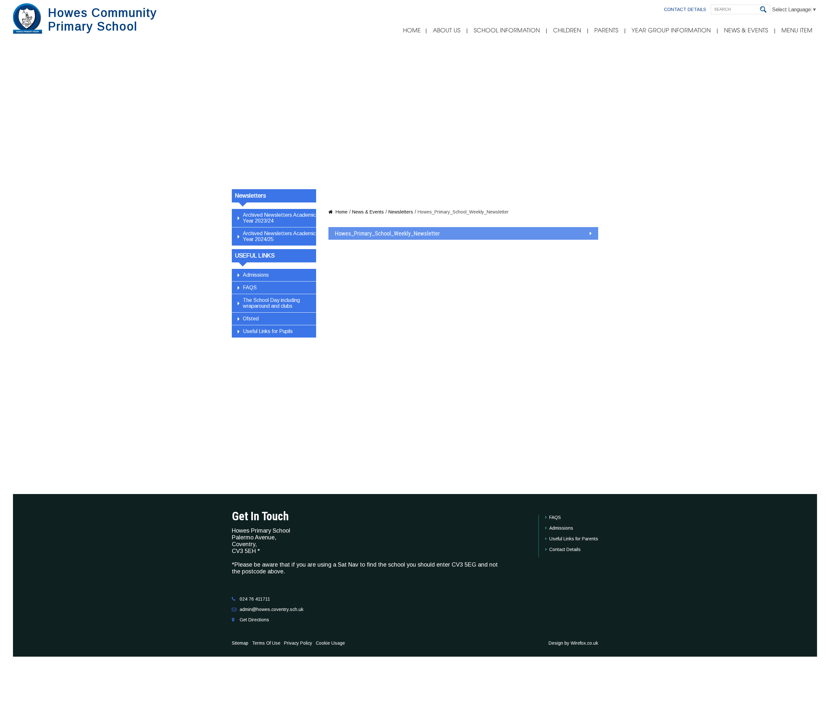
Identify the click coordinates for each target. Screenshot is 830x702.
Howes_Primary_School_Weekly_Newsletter (387, 233)
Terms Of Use (266, 643)
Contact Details (685, 9)
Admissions (256, 275)
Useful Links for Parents (573, 538)
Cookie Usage (330, 643)
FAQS (250, 287)
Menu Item (796, 30)
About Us (446, 30)
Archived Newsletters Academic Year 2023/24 (279, 218)
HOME (412, 30)
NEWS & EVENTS (746, 30)
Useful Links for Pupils (268, 331)
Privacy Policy (298, 643)
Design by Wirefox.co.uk (573, 643)
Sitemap (240, 643)
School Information (507, 30)
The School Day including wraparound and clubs (271, 303)
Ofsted (251, 318)
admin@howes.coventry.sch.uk (271, 609)
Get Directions (254, 619)
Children (567, 30)
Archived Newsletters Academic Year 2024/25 (279, 236)
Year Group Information (671, 30)
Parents (606, 30)
